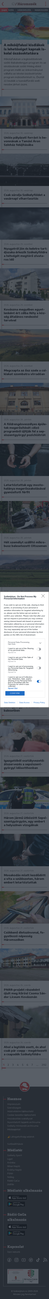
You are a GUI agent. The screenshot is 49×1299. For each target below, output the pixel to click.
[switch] (39, 649)
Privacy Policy (39, 702)
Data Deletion (9, 702)
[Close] (43, 596)
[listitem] (24, 643)
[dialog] (24, 649)
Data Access (24, 702)
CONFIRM (15, 693)
